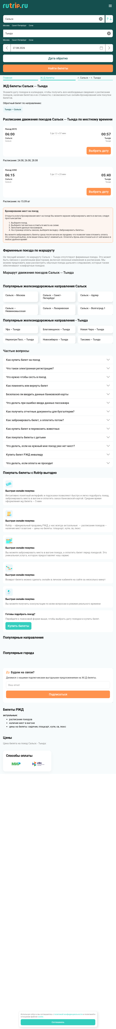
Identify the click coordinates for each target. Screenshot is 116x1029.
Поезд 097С (11, 129)
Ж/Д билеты (47, 77)
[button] (13, 109)
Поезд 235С (11, 170)
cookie (41, 1017)
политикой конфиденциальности (68, 1014)
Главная (7, 77)
